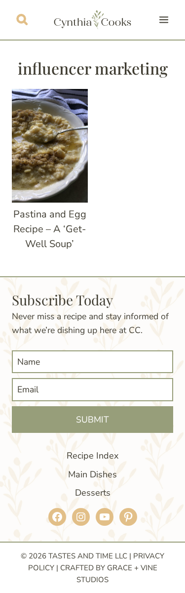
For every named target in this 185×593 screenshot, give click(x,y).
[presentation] (50, 146)
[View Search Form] (22, 19)
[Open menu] (163, 19)
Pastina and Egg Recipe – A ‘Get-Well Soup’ (49, 229)
